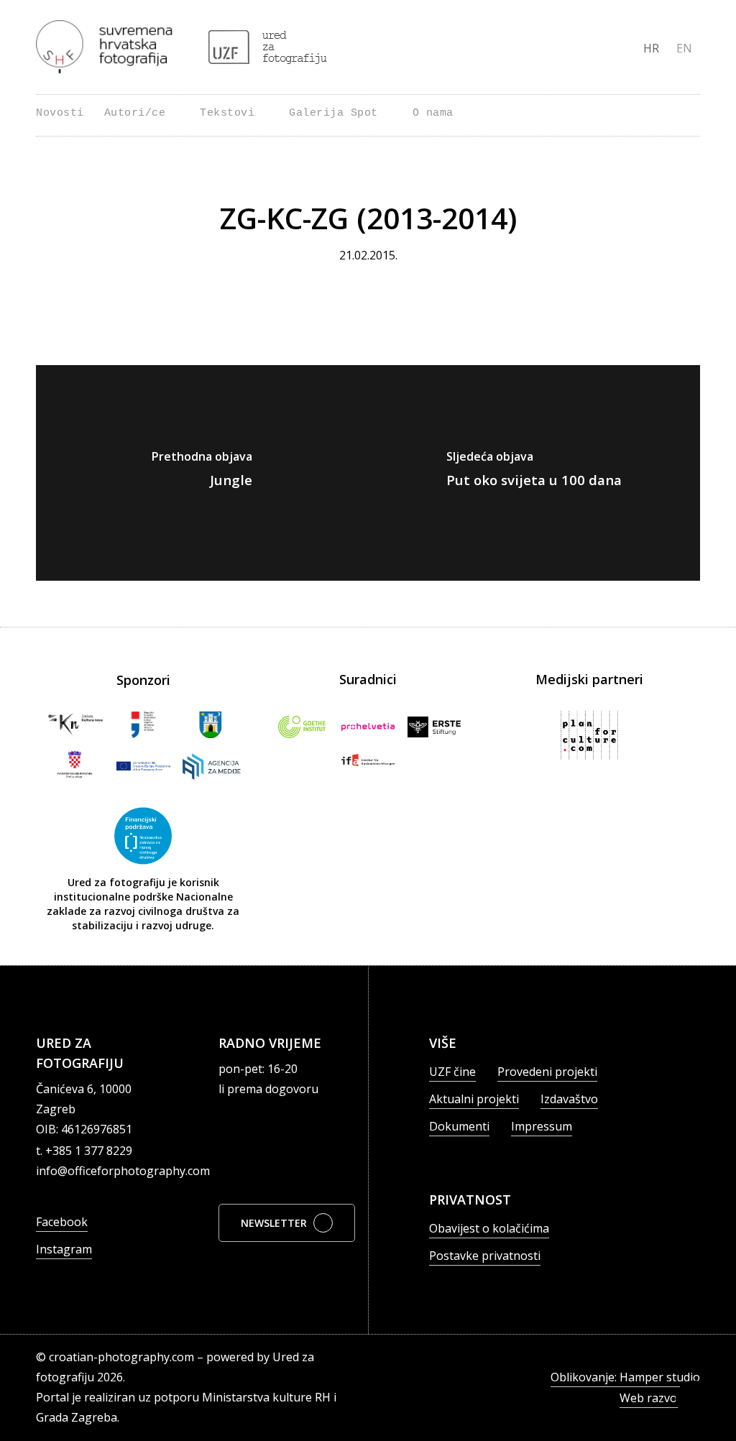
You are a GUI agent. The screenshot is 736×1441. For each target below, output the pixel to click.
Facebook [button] (62, 1222)
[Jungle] (202, 473)
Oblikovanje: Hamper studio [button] (625, 1377)
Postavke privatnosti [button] (484, 1255)
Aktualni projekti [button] (474, 1099)
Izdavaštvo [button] (569, 1099)
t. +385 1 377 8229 (84, 1151)
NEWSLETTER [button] (274, 1223)
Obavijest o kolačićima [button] (489, 1228)
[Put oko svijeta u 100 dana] (534, 473)
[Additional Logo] (267, 47)
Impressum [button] (541, 1126)
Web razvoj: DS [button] (660, 1398)
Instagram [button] (64, 1249)
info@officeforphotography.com (123, 1171)
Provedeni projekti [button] (547, 1071)
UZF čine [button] (452, 1071)
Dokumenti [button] (459, 1126)
